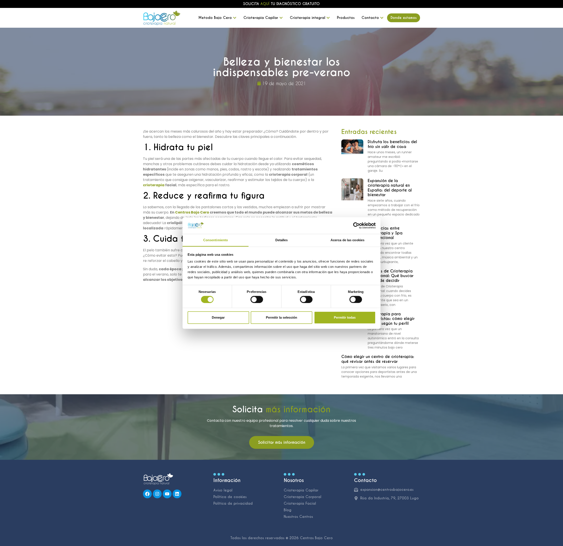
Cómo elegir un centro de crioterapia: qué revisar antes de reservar (377, 359)
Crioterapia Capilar (301, 490)
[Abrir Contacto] (382, 17)
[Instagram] (157, 493)
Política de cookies (230, 497)
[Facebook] (147, 493)
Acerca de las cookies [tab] (347, 240)
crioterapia (154, 185)
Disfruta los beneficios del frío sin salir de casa (392, 144)
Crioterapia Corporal (302, 497)
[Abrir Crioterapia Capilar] (281, 17)
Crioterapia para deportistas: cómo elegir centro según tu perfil (391, 318)
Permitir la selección (281, 317)
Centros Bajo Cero (192, 212)
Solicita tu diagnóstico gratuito (281, 4)
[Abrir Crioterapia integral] (328, 17)
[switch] (256, 299)
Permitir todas (345, 317)
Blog (287, 510)
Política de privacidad (233, 503)
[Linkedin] (177, 493)
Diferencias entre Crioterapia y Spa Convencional (385, 233)
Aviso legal (222, 490)
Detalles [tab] (281, 240)
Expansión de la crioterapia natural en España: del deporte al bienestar (390, 187)
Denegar (218, 317)
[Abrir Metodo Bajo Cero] (234, 17)
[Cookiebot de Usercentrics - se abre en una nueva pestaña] (356, 225)
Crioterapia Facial (300, 503)
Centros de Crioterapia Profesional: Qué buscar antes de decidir (390, 275)
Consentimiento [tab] (215, 240)
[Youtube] (167, 493)
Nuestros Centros (298, 516)
